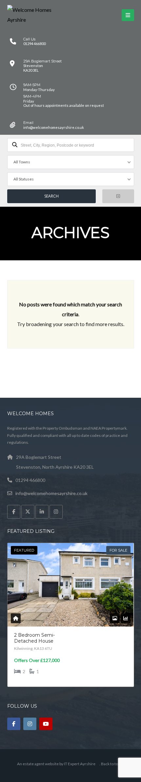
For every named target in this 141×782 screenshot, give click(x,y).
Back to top (110, 763)
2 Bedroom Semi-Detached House (34, 638)
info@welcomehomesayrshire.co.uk (51, 493)
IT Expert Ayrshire (79, 763)
